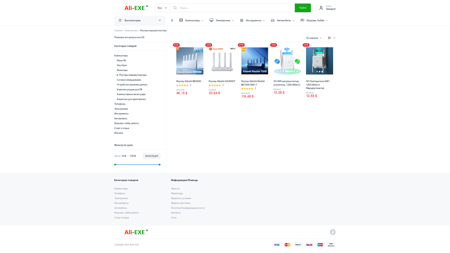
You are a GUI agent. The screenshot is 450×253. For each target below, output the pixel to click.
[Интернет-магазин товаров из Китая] (131, 8)
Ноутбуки (122, 65)
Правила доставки (180, 203)
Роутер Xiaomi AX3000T (222, 81)
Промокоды (177, 193)
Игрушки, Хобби (315, 20)
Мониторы (122, 70)
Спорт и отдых (121, 128)
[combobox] (313, 38)
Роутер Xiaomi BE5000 (188, 81)
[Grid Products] (329, 38)
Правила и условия (181, 198)
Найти (302, 8)
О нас (174, 218)
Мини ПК (121, 61)
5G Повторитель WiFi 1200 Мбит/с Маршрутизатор (318, 84)
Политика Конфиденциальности (188, 208)
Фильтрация (151, 156)
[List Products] (334, 38)
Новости (175, 189)
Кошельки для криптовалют (131, 99)
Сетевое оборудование (129, 80)
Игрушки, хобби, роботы (126, 123)
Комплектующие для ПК (129, 90)
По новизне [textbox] (312, 38)
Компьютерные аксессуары (131, 94)
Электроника (223, 20)
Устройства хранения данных (132, 85)
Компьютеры (192, 20)
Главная (118, 31)
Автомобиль (284, 20)
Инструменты (253, 20)
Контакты (176, 213)
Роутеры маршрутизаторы (133, 75)
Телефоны (119, 104)
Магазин (118, 133)
